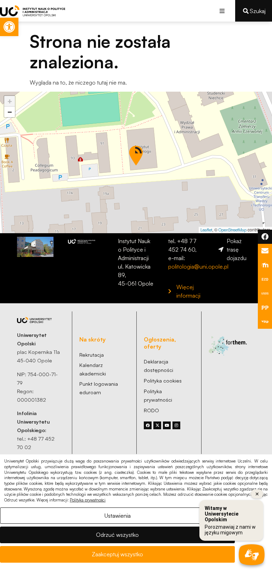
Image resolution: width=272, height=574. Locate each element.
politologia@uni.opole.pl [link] (198, 266)
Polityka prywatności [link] (88, 500)
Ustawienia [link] (117, 515)
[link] (9, 27)
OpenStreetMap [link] (232, 230)
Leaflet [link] (206, 230)
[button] (222, 11)
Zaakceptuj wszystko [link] (117, 554)
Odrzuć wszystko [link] (117, 534)
